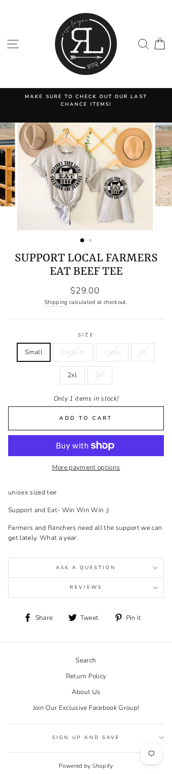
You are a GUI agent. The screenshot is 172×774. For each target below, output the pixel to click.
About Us (86, 691)
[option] (86, 101)
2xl (72, 375)
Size (86, 335)
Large (112, 352)
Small (34, 352)
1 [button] (82, 240)
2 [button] (91, 241)
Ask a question (86, 567)
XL (143, 352)
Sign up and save (86, 737)
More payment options (86, 467)
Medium (73, 352)
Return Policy (86, 676)
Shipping (56, 302)
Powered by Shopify (86, 766)
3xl (100, 375)
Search (85, 660)
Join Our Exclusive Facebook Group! (86, 707)
